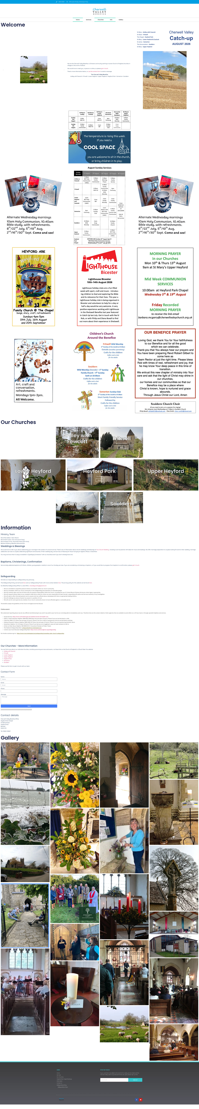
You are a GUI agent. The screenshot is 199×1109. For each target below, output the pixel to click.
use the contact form (94, 71)
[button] (3, 70)
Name (2, 676)
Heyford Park (8, 658)
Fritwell (6, 653)
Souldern (6, 662)
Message (3, 694)
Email (2, 682)
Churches (101, 20)
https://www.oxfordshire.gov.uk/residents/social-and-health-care (30, 616)
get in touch (104, 68)
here (24, 583)
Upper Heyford (8, 657)
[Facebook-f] (136, 1099)
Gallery (121, 20)
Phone (2, 688)
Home (78, 20)
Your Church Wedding (102, 549)
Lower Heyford (8, 655)
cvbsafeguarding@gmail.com (38, 585)
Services (88, 20)
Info (111, 20)
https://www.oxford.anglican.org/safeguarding (43, 629)
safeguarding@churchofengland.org (31, 628)
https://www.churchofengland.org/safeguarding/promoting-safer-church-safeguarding (40, 633)
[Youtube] (140, 1099)
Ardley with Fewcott (9, 651)
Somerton (7, 660)
